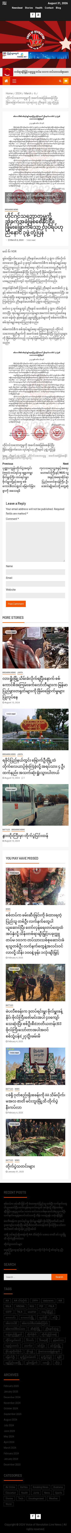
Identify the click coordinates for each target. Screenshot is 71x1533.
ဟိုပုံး (57, 1362)
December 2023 (12, 1464)
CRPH (35, 1300)
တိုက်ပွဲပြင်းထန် (49, 1334)
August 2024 (10, 1419)
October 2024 (11, 1408)
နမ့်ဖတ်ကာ (58, 1340)
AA (7, 1300)
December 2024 (12, 1397)
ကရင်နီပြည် (47, 1312)
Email (9, 577)
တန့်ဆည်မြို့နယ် (14, 1334)
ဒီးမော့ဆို (43, 1340)
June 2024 (9, 1431)
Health (38, 7)
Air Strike (10, 1487)
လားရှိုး (46, 1362)
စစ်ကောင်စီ (11, 1323)
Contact (49, 7)
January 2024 (11, 1459)
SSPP (9, 1312)
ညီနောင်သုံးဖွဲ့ (51, 1329)
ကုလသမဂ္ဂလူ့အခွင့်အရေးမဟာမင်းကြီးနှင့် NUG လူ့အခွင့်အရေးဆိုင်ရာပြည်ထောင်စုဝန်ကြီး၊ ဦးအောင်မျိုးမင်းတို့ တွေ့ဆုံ (54, 475)
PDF (41, 1306)
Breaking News (11, 209)
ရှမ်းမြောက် (31, 1362)
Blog (58, 7)
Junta (20, 672)
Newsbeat (17, 7)
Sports (58, 1492)
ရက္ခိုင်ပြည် (46, 1357)
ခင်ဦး (55, 1317)
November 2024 (12, 1403)
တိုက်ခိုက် (31, 1334)
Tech (20, 1498)
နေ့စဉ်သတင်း (12, 1345)
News (8, 909)
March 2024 (10, 1447)
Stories (29, 7)
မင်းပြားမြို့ (55, 1345)
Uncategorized (36, 1498)
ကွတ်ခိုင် (43, 1317)
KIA (60, 1300)
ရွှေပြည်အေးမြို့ (13, 1362)
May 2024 (9, 1436)
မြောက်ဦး (10, 1357)
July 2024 (9, 1425)
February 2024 (11, 1453)
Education (11, 1492)
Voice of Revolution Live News (43, 1524)
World (9, 1504)
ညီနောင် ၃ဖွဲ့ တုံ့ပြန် (17, 456)
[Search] (60, 81)
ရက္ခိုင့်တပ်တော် (28, 1357)
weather (32, 1312)
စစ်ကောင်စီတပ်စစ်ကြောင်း (35, 1323)
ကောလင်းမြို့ (27, 1317)
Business (58, 1487)
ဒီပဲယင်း (30, 1340)
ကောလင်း (11, 1317)
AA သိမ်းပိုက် (20, 1300)
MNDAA (20, 1306)
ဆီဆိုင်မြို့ (35, 1329)
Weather (53, 1498)
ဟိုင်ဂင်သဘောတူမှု (37, 456)
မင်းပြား (41, 1345)
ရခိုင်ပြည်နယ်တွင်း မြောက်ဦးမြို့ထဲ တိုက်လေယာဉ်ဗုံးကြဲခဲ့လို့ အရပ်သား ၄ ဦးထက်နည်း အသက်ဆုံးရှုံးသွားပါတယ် (33, 766)
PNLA (51, 1306)
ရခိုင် (59, 1357)
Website (11, 589)
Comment (12, 518)
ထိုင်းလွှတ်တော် (13, 1340)
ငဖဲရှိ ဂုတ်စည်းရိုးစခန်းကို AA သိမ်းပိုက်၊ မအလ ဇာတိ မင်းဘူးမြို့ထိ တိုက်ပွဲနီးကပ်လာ (35, 1101)
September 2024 (12, 1414)
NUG (32, 1306)
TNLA (19, 1312)
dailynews (48, 1300)
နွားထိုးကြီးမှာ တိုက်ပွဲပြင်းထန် (25, 835)
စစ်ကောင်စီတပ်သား (15, 1329)
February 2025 (11, 1386)
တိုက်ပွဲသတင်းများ (20, 1166)
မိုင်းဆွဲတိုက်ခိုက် (13, 1351)
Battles (6, 830)
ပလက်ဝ (28, 1345)
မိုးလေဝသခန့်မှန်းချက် (49, 1351)
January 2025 (11, 1391)
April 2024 (9, 1442)
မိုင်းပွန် (30, 1351)
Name (9, 566)
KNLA (8, 1306)
